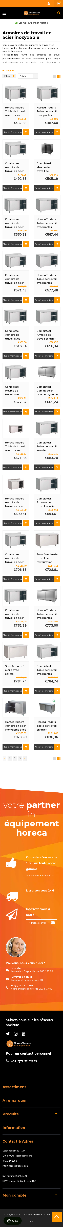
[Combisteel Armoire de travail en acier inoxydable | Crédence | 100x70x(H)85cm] (16, 261)
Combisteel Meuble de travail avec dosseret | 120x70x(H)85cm (16, 390)
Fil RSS (47, 1214)
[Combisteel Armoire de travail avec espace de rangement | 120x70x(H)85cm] (16, 316)
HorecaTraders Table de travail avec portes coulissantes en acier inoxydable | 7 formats (15, 446)
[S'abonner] (53, 922)
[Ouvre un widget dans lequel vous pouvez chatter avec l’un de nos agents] (12, 1221)
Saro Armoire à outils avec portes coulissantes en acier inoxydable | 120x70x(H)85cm (16, 669)
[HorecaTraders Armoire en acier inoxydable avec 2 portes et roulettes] (16, 707)
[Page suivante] (25, 758)
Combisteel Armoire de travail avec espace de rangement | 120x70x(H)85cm (16, 334)
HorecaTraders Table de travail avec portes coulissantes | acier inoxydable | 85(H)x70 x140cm (47, 613)
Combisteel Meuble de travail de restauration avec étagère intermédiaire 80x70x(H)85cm (47, 167)
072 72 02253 (10, 1160)
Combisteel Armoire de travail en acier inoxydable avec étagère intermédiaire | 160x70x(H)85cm (16, 613)
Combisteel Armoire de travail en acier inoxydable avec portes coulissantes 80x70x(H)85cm (15, 167)
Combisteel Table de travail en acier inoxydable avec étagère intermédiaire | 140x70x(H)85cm (47, 446)
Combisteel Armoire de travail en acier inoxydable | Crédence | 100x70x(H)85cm (16, 278)
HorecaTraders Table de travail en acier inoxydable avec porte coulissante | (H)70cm (47, 725)
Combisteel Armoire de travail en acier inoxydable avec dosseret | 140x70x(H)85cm (16, 558)
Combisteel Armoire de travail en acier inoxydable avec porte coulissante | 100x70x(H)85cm (16, 222)
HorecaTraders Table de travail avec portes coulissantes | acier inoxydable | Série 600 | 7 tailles (47, 222)
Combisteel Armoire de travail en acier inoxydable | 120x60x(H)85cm (47, 502)
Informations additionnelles (40, 875)
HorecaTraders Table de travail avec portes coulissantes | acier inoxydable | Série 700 (47, 278)
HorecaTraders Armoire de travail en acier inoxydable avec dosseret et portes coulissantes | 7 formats (15, 502)
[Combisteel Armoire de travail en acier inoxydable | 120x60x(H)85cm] (47, 484)
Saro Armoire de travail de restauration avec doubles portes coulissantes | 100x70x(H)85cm (47, 558)
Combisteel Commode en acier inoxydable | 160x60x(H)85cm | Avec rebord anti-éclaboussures (47, 390)
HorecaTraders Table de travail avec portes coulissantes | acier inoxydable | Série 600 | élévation (47, 111)
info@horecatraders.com (15, 1165)
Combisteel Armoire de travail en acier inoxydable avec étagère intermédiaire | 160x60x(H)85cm (47, 334)
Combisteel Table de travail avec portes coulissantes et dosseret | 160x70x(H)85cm (47, 669)
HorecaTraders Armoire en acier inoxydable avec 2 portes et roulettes (15, 725)
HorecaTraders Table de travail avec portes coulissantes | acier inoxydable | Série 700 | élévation (15, 111)
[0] (58, 3)
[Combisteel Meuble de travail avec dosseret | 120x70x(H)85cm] (16, 372)
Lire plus (9, 70)
